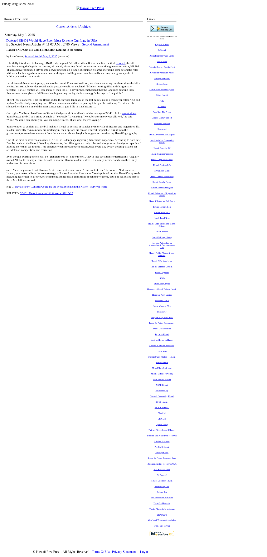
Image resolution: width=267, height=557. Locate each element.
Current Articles (66, 26)
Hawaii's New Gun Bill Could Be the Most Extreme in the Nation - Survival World (61, 186)
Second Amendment (95, 44)
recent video (129, 113)
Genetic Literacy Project (162, 118)
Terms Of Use (101, 551)
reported (120, 63)
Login (144, 551)
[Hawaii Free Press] (90, 8)
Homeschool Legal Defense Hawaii (161, 289)
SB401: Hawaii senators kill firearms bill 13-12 (46, 193)
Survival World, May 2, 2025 (41, 56)
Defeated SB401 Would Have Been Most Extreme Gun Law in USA (51, 40)
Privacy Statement (124, 551)
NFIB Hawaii (162, 402)
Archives (85, 26)
